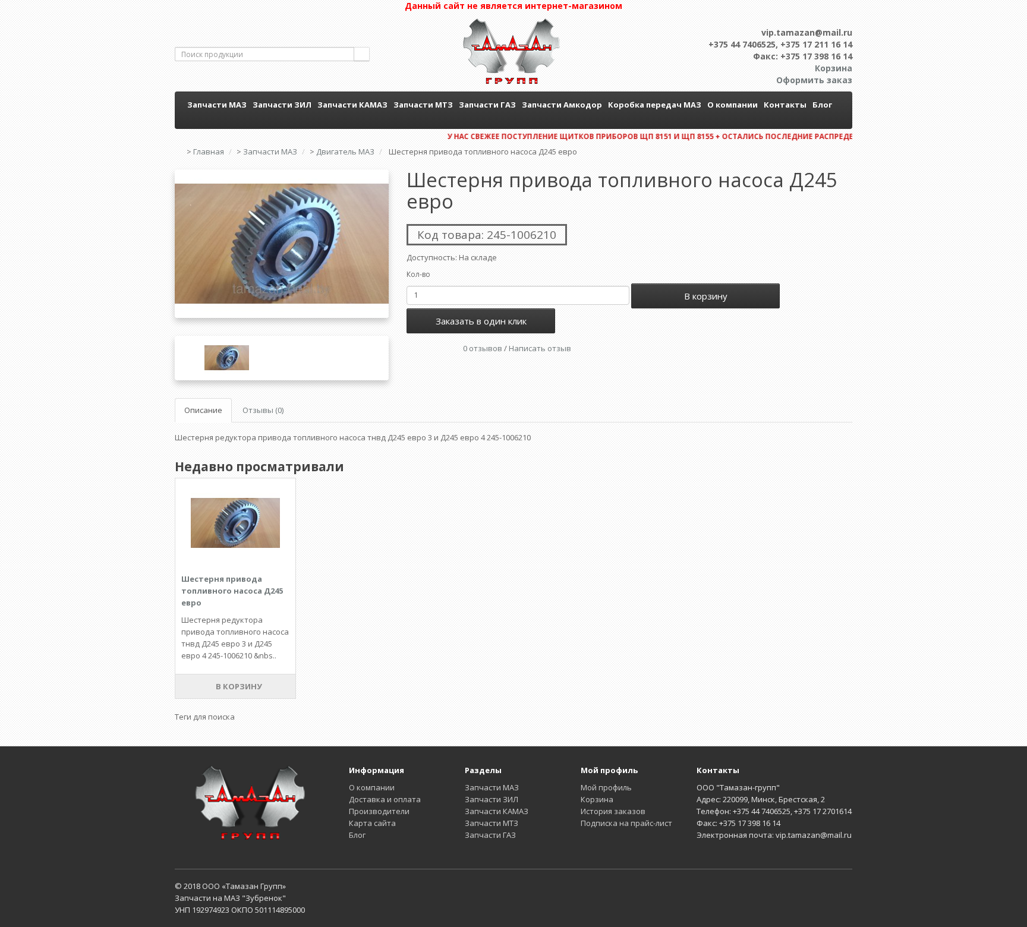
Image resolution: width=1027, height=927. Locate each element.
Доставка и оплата (385, 799)
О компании (732, 104)
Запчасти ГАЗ (487, 104)
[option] (282, 243)
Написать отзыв (540, 348)
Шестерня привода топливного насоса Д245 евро (232, 590)
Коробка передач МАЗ (654, 104)
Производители (379, 811)
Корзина (597, 799)
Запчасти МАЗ (217, 104)
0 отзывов (482, 348)
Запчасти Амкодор (562, 104)
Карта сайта (372, 823)
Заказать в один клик (481, 321)
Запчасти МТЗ (423, 104)
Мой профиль (606, 787)
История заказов (613, 811)
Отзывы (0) (262, 410)
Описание (203, 410)
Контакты (785, 104)
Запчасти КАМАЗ (352, 104)
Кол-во (418, 274)
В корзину (705, 296)
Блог (822, 104)
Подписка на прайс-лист (626, 823)
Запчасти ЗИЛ (282, 104)
